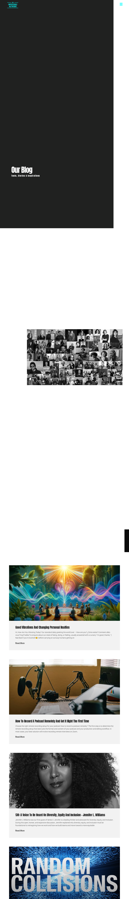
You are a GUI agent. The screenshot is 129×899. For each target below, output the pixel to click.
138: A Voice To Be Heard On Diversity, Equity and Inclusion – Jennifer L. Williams (60, 815)
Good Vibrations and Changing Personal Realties (42, 627)
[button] (71, 4)
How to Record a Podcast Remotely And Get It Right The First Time (52, 721)
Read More (20, 643)
